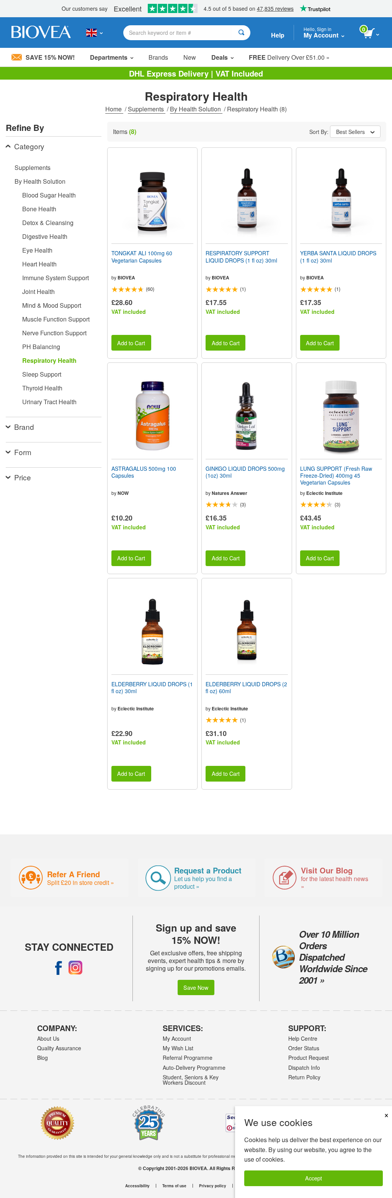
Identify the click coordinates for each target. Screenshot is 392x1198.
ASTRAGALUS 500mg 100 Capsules (143, 472)
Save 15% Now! (50, 57)
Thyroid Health (42, 388)
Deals (219, 57)
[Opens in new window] (58, 967)
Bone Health (39, 208)
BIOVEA (126, 277)
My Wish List (178, 1048)
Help (277, 35)
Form (22, 452)
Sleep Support (41, 374)
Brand (24, 426)
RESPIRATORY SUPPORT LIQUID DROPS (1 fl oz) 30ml (241, 256)
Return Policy (304, 1077)
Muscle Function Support (56, 319)
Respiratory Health (49, 360)
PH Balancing (41, 346)
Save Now (195, 987)
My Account (177, 1038)
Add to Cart (131, 343)
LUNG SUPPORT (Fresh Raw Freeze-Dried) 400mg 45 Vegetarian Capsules (336, 475)
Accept (313, 1178)
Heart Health (39, 264)
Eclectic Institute (324, 493)
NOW (123, 493)
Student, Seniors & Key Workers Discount (191, 1079)
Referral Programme (187, 1057)
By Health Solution (196, 108)
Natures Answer (229, 493)
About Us (48, 1038)
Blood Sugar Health (49, 195)
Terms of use (174, 1186)
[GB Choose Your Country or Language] (94, 32)
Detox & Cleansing (48, 222)
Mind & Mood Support (51, 305)
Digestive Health (44, 236)
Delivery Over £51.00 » (289, 57)
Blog (42, 1057)
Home (114, 108)
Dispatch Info (304, 1067)
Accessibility (137, 1186)
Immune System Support (55, 277)
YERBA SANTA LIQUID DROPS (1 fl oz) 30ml (338, 256)
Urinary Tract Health (49, 401)
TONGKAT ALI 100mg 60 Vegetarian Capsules (141, 256)
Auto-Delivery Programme (194, 1067)
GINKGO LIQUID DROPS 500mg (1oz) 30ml (245, 472)
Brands (158, 57)
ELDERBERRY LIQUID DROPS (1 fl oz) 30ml (152, 687)
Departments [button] (108, 57)
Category (29, 146)
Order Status (303, 1048)
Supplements (146, 108)
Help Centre (302, 1038)
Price (22, 477)
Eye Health (37, 250)
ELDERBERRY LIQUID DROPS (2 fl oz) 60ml (246, 687)
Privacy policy (212, 1186)
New (189, 57)
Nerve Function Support (54, 332)
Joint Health (38, 291)
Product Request (308, 1057)
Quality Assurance (59, 1048)
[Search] (241, 32)
